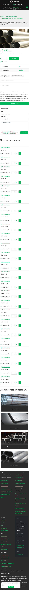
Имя (2, 111)
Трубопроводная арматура (6, 491)
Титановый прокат (19, 486)
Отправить (24, 132)
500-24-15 (7, 7)
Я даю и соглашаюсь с (10, 132)
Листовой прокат (4, 486)
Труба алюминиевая (18, 18)
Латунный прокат (19, 480)
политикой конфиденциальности (8, 133)
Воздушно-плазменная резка (7, 563)
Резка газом (3, 560)
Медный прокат (18, 474)
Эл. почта (3, 116)
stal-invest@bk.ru (18, 4)
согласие (5, 584)
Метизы (2, 497)
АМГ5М (21, 70)
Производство (4, 536)
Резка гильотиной (5, 557)
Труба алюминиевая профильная (14, 446)
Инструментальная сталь (6, 488)
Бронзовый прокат (19, 477)
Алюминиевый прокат (6, 18)
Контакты (3, 522)
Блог (2, 525)
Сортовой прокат (4, 480)
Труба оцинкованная (14, 408)
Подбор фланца (4, 549)
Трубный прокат (4, 483)
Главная (2, 16)
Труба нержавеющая (14, 465)
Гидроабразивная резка (6, 566)
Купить (14, 58)
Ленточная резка (4, 555)
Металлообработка (5, 538)
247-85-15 (7, 4)
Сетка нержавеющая (19, 508)
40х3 (20, 66)
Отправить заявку (14, 103)
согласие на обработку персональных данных (8, 132)
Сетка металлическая (5, 494)
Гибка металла (4, 541)
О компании (3, 520)
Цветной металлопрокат (11, 16)
